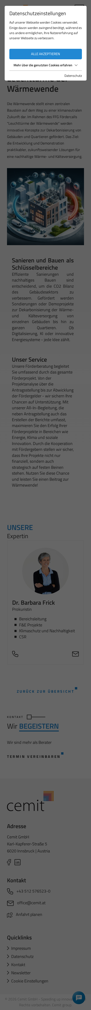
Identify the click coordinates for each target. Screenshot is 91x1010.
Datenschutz (73, 75)
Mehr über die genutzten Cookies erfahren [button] (43, 65)
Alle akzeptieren (45, 54)
